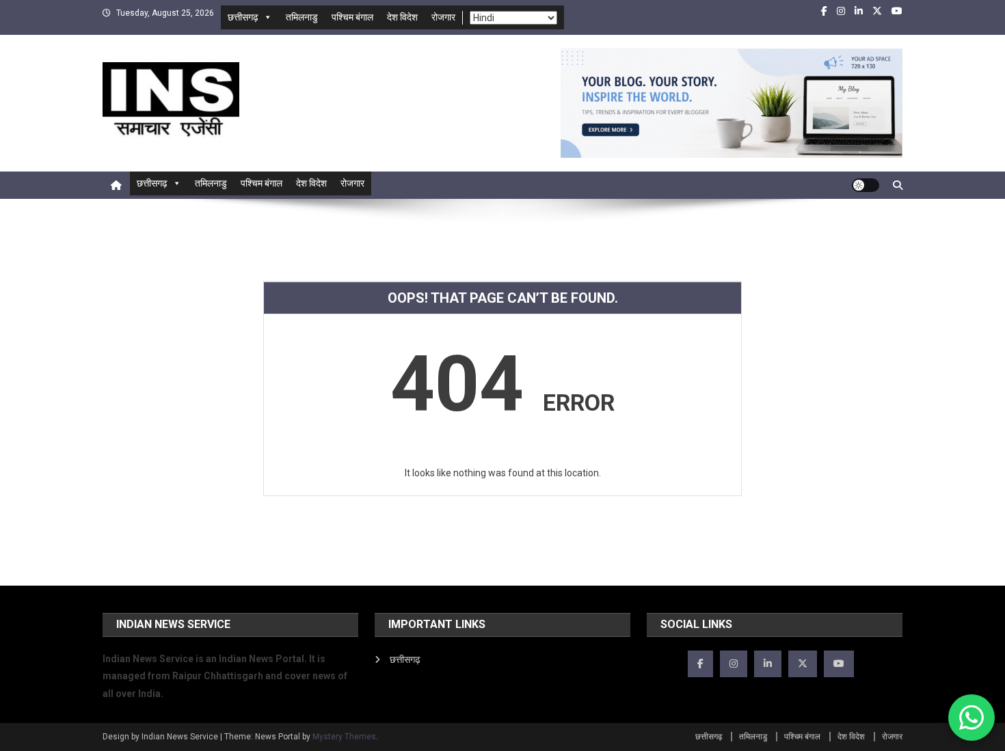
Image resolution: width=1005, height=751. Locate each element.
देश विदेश (402, 17)
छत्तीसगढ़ (243, 17)
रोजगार (443, 17)
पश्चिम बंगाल (352, 17)
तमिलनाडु (302, 17)
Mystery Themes (344, 736)
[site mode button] (865, 185)
